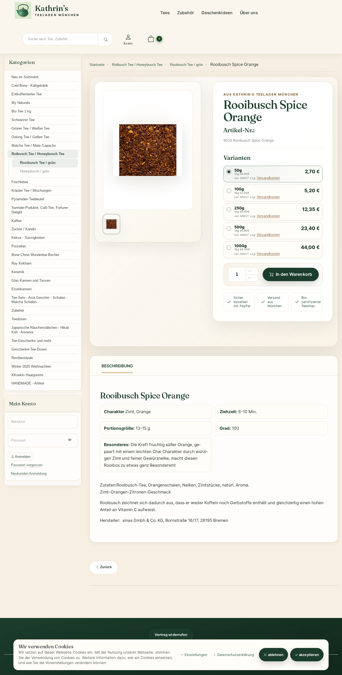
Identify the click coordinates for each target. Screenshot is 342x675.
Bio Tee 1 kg (21, 111)
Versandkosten (268, 178)
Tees (165, 12)
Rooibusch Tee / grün (38, 163)
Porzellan (18, 246)
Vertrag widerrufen (171, 634)
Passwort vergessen (26, 465)
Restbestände (22, 358)
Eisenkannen (21, 289)
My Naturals (20, 103)
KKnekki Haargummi (27, 375)
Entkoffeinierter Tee (26, 94)
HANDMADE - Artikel (27, 383)
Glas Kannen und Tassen (30, 280)
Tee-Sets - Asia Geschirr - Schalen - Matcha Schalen (39, 300)
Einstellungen (195, 655)
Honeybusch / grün (34, 171)
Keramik (17, 272)
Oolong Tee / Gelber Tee (30, 137)
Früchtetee (19, 182)
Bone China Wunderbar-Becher (35, 255)
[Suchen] (105, 39)
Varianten (237, 157)
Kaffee (16, 221)
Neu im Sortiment (24, 77)
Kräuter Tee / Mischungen (31, 190)
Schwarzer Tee (22, 120)
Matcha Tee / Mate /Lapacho (33, 146)
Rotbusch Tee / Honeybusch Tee (37, 154)
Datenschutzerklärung (235, 655)
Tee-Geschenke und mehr (31, 341)
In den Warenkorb (294, 274)
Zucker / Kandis (23, 229)
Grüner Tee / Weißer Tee (30, 128)
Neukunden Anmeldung (28, 474)
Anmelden (22, 457)
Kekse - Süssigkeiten (28, 238)
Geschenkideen (216, 12)
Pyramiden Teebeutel (27, 199)
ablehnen (275, 655)
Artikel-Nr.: (239, 130)
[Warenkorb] (150, 39)
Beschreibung (117, 365)
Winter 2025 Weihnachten (31, 366)
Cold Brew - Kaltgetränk (29, 86)
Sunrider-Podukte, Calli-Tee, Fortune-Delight (40, 210)
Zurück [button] (105, 567)
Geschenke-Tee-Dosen (29, 349)
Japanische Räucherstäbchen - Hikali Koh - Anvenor (40, 330)
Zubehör (185, 12)
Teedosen (18, 319)
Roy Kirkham (21, 263)
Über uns (249, 12)
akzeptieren (308, 655)
